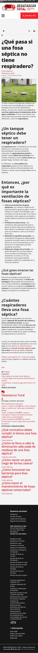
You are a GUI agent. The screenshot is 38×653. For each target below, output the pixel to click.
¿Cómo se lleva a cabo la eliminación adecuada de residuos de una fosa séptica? (18, 448)
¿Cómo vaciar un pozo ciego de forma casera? (17, 461)
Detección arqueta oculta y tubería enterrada (18, 594)
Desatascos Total (8, 73)
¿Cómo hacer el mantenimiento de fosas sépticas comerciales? (18, 486)
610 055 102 (30, 15)
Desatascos (14, 514)
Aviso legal (13, 631)
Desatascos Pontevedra (18, 548)
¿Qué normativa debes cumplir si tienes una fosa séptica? (19, 433)
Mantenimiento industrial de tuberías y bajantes (19, 598)
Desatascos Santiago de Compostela (18, 551)
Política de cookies (16, 636)
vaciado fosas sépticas (21, 376)
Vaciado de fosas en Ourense (17, 572)
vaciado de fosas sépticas (21, 348)
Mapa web (13, 638)
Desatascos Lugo (15, 543)
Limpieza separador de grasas (18, 585)
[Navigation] (3, 16)
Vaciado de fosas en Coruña (17, 555)
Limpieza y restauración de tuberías (18, 589)
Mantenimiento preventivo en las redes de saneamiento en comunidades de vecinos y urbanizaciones (18, 615)
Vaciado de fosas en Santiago (17, 568)
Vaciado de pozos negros (18, 575)
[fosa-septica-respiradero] (19, 90)
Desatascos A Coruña (17, 541)
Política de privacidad (17, 634)
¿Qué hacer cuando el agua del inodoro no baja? (18, 384)
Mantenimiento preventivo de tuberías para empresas (18, 607)
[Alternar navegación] (14, 10)
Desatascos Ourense (17, 545)
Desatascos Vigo (15, 539)
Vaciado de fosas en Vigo (18, 565)
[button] (29, 31)
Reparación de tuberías (18, 521)
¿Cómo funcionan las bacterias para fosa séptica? (16, 473)
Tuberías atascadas (9, 457)
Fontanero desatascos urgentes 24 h (17, 581)
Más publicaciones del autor (12, 404)
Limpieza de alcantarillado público (17, 602)
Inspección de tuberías (18, 519)
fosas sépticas (7, 376)
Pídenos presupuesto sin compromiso (16, 357)
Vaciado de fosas (15, 517)
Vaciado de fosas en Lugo (18, 562)
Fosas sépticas (7, 71)
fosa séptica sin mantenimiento (20, 346)
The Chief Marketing (28, 649)
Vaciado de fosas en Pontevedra (17, 559)
